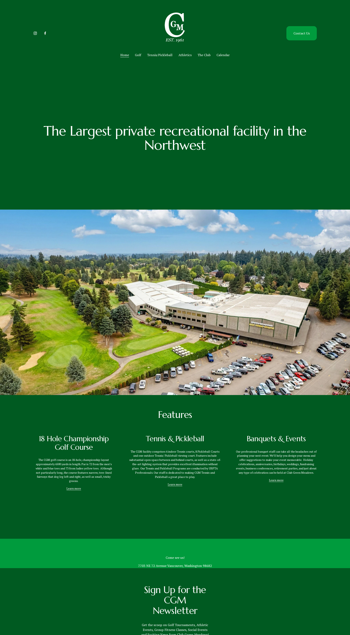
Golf (138, 55)
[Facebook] (45, 33)
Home (124, 55)
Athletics (185, 55)
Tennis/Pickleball (159, 55)
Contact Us (301, 33)
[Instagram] (35, 33)
